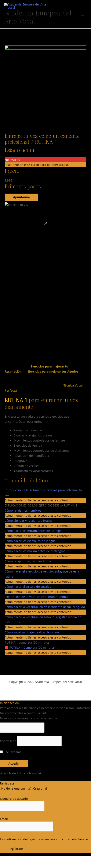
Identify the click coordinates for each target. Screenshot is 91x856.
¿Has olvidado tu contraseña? (20, 773)
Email (4, 819)
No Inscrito (12, 160)
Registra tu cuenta (13, 793)
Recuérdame (12, 752)
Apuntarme (21, 197)
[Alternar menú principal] (82, 14)
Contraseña (8, 741)
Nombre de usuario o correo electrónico (28, 718)
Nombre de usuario (14, 799)
